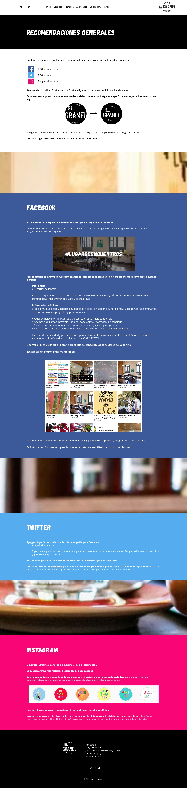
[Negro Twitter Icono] (29, 6)
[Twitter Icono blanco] (99, 768)
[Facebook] (24, 6)
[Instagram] (20, 6)
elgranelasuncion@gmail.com (49, 338)
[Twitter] (31, 75)
